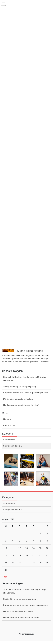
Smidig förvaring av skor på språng (19, 386)
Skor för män (9, 439)
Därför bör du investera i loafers (18, 399)
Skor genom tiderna (12, 446)
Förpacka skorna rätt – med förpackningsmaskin (25, 392)
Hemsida (7, 419)
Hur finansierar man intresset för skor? (21, 405)
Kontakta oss (9, 425)
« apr (4, 577)
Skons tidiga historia (30, 350)
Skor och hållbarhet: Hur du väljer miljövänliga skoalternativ (24, 379)
